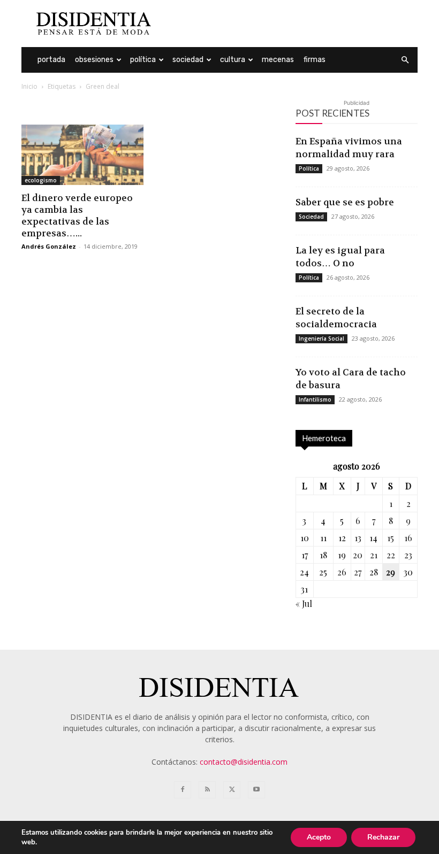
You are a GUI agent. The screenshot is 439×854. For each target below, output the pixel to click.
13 (357, 537)
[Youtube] (256, 789)
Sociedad (187, 59)
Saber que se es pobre (345, 202)
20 (357, 554)
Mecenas (278, 59)
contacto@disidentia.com (243, 762)
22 (391, 554)
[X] (231, 789)
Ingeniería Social (321, 338)
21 (373, 554)
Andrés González (48, 246)
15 (390, 537)
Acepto (319, 837)
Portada (51, 59)
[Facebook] (182, 789)
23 (408, 554)
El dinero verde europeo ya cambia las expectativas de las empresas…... (77, 215)
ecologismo (41, 180)
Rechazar (383, 837)
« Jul (304, 603)
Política (143, 59)
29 (390, 572)
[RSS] (207, 789)
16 (408, 537)
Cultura (232, 59)
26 (341, 572)
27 (357, 572)
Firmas (315, 59)
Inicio (29, 86)
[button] (405, 60)
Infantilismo (315, 399)
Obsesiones (94, 59)
